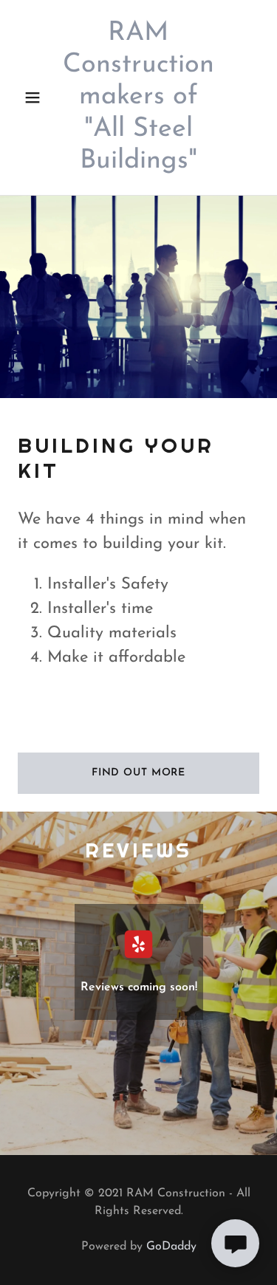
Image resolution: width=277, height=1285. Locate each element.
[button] (33, 97)
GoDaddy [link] (171, 1247)
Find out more (138, 772)
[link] (139, 97)
